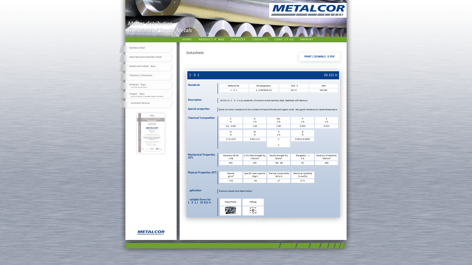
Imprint (306, 39)
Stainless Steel (137, 48)
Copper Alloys (146, 95)
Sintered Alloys (138, 85)
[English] (343, 39)
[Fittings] (253, 213)
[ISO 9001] (151, 133)
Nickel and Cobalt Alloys (142, 66)
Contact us (283, 39)
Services (238, 39)
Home (187, 39)
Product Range (211, 39)
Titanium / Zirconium (140, 75)
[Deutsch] (338, 39)
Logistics (260, 39)
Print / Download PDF (319, 56)
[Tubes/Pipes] (230, 213)
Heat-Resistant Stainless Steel (145, 57)
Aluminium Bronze (139, 103)
